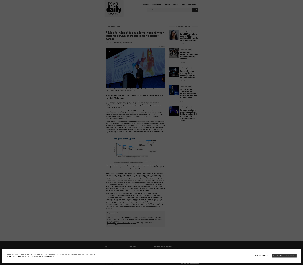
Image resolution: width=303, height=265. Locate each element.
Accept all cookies (290, 256)
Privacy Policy (50, 256)
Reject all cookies (277, 256)
